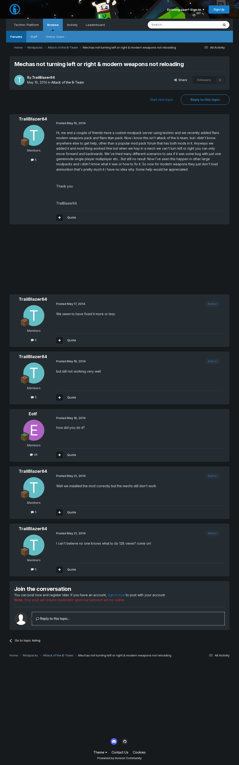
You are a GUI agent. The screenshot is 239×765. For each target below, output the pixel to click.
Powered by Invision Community (119, 758)
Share (182, 80)
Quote (71, 217)
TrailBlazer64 (43, 77)
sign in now (116, 595)
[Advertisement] (64, 261)
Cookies (139, 752)
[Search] (224, 24)
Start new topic (161, 100)
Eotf (33, 413)
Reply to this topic (205, 100)
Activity (72, 25)
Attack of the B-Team (67, 82)
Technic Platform (26, 25)
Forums (16, 37)
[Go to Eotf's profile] (33, 430)
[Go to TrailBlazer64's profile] (19, 80)
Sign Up (219, 9)
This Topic (205, 24)
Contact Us (120, 752)
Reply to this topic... (54, 618)
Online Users (55, 37)
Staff (34, 37)
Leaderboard (95, 25)
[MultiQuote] (59, 217)
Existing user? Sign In (185, 9)
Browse (53, 25)
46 (35, 454)
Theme (99, 752)
